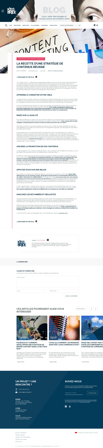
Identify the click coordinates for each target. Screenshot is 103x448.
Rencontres (17, 25)
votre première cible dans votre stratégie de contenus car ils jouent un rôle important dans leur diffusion (47, 177)
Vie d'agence (44, 25)
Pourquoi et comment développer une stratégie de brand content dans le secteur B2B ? (32, 346)
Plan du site (18, 441)
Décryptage (26, 25)
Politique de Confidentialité (22, 437)
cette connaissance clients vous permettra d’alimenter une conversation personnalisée (45, 107)
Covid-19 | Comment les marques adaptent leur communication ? (64, 344)
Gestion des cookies (21, 439)
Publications (53, 25)
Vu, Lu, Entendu (35, 25)
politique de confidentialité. (85, 402)
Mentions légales (20, 435)
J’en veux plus (80, 308)
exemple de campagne (35, 138)
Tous (10, 25)
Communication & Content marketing (31, 59)
